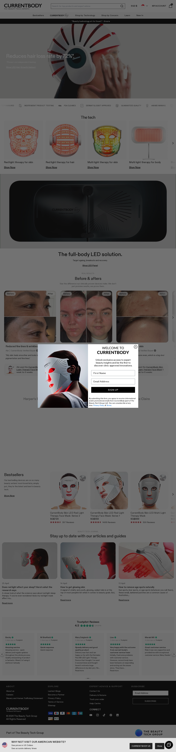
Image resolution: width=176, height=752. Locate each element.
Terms (108, 405)
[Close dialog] (135, 346)
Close (159, 746)
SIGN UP (113, 389)
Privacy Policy (98, 405)
